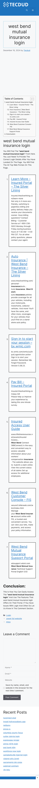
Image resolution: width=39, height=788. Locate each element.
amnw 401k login (10, 744)
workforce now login (12, 751)
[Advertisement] (19, 75)
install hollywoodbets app (14, 722)
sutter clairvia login (11, 736)
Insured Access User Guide (19, 122)
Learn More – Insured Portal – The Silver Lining (21, 106)
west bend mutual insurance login (19, 102)
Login (8, 615)
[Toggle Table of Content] (31, 99)
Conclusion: (10, 134)
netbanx (6, 725)
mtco (8, 622)
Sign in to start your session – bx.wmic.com (20, 116)
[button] (27, 10)
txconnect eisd (9, 718)
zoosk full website (14, 618)
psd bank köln (9, 747)
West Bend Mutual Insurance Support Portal (20, 130)
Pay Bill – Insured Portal (18, 119)
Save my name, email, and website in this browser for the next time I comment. (19, 688)
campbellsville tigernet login (15, 755)
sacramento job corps (12, 762)
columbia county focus (13, 733)
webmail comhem (11, 766)
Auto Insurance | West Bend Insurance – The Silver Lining (20, 111)
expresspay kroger (11, 740)
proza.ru (6, 729)
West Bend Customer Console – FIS (21, 125)
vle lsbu (6, 770)
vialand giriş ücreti (11, 759)
